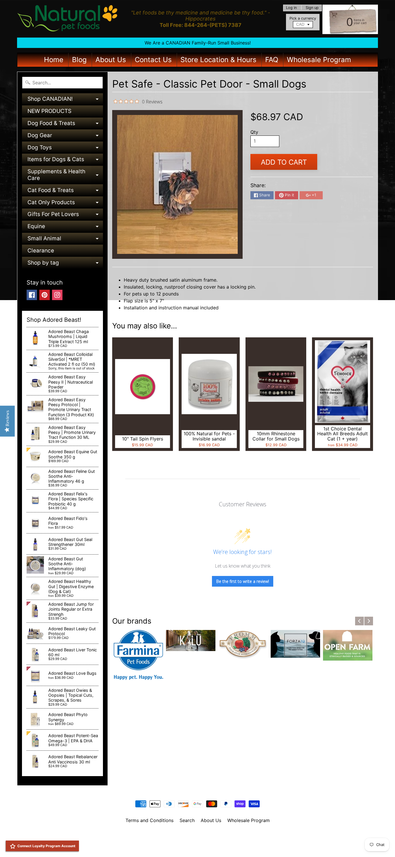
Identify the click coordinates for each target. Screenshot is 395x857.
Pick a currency (302, 18)
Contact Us (153, 59)
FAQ (271, 59)
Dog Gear (65, 137)
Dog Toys (65, 149)
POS (176, 845)
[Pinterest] (44, 295)
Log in (291, 8)
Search (187, 820)
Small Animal (65, 240)
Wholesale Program (319, 59)
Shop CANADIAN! (65, 100)
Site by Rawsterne (198, 840)
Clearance (40, 250)
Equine (65, 228)
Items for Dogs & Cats (65, 161)
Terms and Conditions (149, 820)
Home (53, 59)
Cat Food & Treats (65, 191)
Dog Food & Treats (65, 124)
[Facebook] (32, 295)
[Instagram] (57, 295)
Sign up (312, 8)
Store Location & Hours (218, 59)
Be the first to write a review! (242, 581)
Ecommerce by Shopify (205, 845)
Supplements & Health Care (65, 175)
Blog (79, 59)
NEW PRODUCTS (49, 111)
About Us (110, 59)
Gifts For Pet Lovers (65, 215)
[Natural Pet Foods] (67, 19)
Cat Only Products (65, 204)
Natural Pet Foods (195, 835)
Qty (254, 132)
